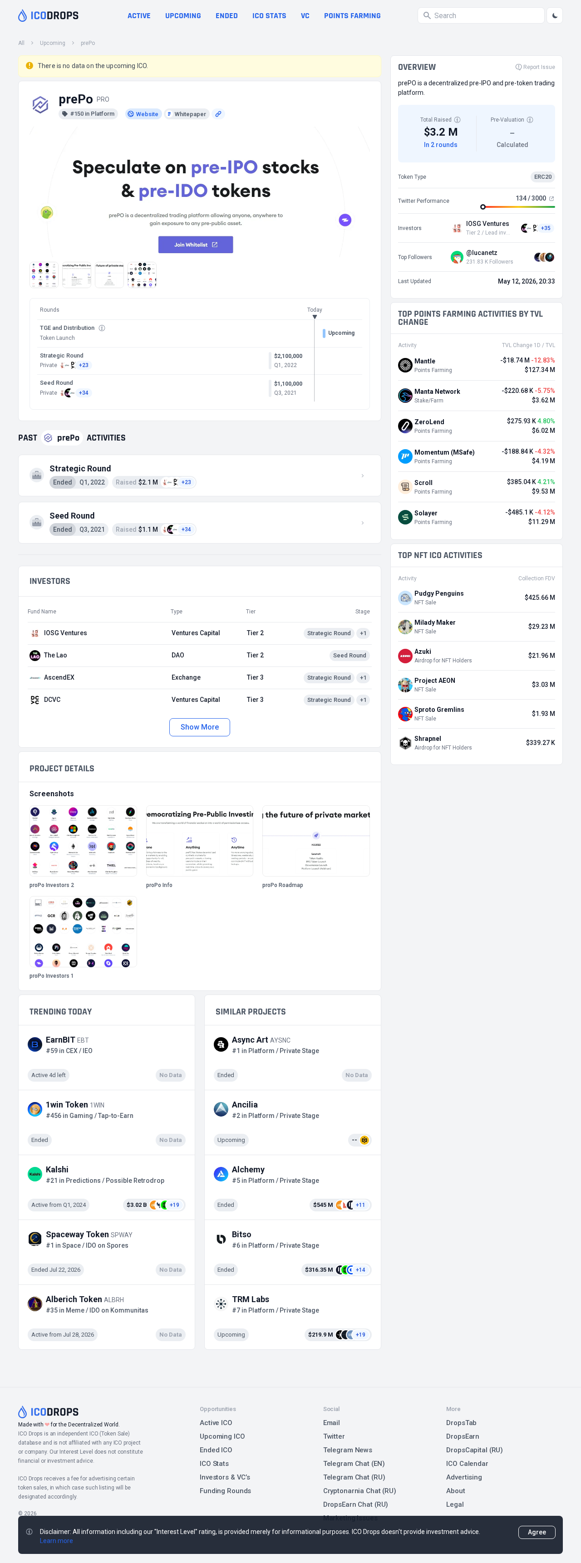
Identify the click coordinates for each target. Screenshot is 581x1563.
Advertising (464, 1477)
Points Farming (352, 15)
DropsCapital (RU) (474, 1450)
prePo (88, 43)
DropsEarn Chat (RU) (356, 1504)
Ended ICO (216, 1450)
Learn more (56, 1540)
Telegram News (347, 1450)
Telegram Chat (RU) (354, 1477)
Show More (199, 727)
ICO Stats (214, 1464)
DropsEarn (462, 1436)
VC (305, 15)
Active (139, 15)
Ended (227, 15)
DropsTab (461, 1423)
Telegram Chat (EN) (354, 1464)
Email (331, 1423)
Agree (537, 1532)
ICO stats (269, 15)
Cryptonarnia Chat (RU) (359, 1491)
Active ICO (216, 1423)
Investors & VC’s (225, 1477)
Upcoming (183, 15)
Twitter (334, 1436)
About (455, 1491)
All (21, 43)
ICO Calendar (467, 1464)
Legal (454, 1504)
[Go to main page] (48, 15)
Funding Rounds (225, 1491)
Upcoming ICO (222, 1436)
